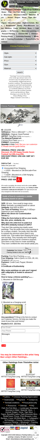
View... (19, 272)
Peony (19, 25)
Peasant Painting (8, 34)
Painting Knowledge (15, 39)
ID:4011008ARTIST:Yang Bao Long (10, 390)
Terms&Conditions (12, 403)
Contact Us (33, 400)
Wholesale (24, 422)
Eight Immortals (28, 23)
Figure (4, 23)
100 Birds (22, 28)
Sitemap (23, 406)
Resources (12, 406)
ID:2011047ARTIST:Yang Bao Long (30, 376)
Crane (15, 28)
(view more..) (25, 97)
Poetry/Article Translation (26, 424)
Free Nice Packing (19, 256)
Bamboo (8, 28)
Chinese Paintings (8, 106)
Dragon (17, 17)
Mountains (8, 15)
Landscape (24, 408)
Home (4, 12)
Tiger (30, 17)
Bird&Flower (10, 25)
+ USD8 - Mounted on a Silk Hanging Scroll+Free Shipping (17, 176)
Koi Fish (16, 12)
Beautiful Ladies (14, 23)
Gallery (7, 397)
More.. (23, 12)
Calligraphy (33, 418)
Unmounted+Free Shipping (15, 168)
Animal (10, 17)
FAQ (32, 406)
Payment (21, 400)
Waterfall (32, 15)
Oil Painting (14, 31)
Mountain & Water (20, 15)
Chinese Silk (23, 34)
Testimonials (9, 400)
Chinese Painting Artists (25, 420)
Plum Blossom (29, 25)
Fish (10, 12)
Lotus (34, 416)
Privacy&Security (30, 403)
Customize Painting (23, 36)
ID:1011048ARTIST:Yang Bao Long (10, 376)
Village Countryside (25, 106)
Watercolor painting (29, 31)
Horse (24, 17)
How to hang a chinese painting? (17, 277)
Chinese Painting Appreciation (26, 397)
